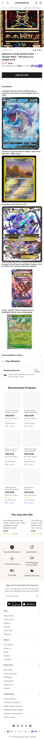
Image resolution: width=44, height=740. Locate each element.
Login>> (12, 426)
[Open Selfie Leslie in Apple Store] (29, 604)
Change (37, 371)
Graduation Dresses (12, 702)
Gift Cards (8, 670)
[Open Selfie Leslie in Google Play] (14, 604)
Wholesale (8, 677)
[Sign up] (36, 596)
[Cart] (41, 2)
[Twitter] (26, 725)
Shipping (7, 634)
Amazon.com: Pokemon (29, 488)
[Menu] (2, 2)
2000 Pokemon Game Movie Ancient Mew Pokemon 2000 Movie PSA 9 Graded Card (12, 488)
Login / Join (8, 685)
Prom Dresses (9, 717)
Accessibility (9, 681)
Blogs (6, 652)
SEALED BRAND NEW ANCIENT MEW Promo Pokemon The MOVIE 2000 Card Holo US (31, 412)
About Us (7, 648)
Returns (7, 623)
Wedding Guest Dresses (13, 710)
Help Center (8, 616)
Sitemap (33, 736)
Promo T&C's (9, 619)
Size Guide (8, 630)
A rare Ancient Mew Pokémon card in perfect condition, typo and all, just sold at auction (12, 412)
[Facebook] (13, 725)
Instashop (8, 659)
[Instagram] (17, 725)
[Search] (8, 2)
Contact (7, 627)
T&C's (27, 736)
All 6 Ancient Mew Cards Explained (30, 450)
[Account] (36, 2)
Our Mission (8, 645)
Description (7, 87)
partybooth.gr (7, 50)
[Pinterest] (30, 725)
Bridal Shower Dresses (13, 706)
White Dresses (10, 699)
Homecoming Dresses (13, 713)
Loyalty (7, 688)
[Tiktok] (22, 725)
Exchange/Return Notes (12, 355)
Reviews (7, 656)
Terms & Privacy (10, 673)
